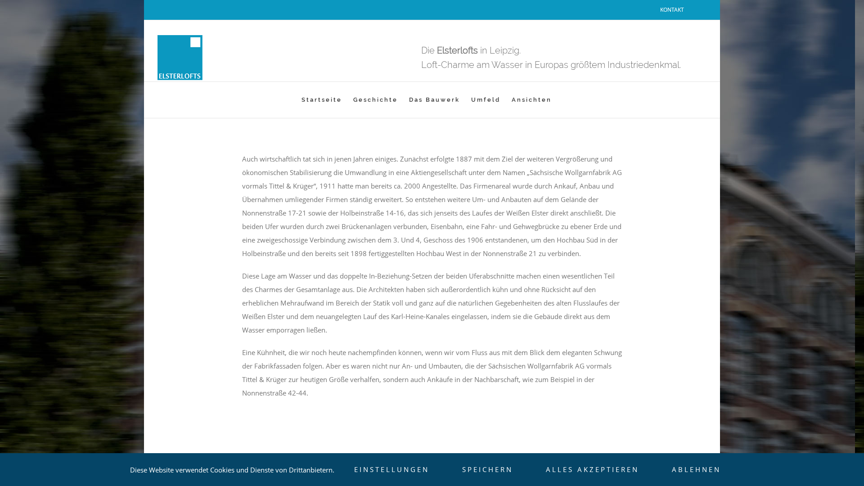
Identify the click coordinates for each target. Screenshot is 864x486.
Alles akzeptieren (592, 469)
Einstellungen (391, 469)
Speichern (487, 469)
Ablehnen (696, 469)
